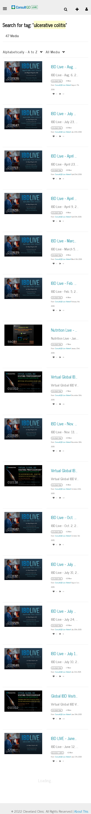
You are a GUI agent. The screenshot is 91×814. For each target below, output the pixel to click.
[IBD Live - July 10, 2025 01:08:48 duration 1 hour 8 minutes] (23, 658)
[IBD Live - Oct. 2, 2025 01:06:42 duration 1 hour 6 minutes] (23, 522)
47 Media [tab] (12, 35)
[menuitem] (65, 9)
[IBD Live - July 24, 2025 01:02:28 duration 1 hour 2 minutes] (23, 615)
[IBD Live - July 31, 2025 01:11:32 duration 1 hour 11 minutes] (23, 569)
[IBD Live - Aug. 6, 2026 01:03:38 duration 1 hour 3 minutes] (23, 71)
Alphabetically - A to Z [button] (20, 52)
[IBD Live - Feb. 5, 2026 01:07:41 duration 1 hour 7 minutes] (23, 288)
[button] (6, 9)
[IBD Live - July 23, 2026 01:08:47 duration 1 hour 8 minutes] (23, 118)
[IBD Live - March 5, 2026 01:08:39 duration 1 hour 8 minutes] (23, 245)
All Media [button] (53, 52)
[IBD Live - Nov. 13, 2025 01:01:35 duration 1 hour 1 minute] (23, 428)
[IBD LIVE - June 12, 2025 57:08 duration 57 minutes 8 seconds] (23, 743)
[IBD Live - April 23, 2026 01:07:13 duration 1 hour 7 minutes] (23, 160)
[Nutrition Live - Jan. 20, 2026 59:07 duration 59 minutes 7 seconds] (23, 334)
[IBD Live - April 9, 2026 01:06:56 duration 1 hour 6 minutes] (23, 203)
